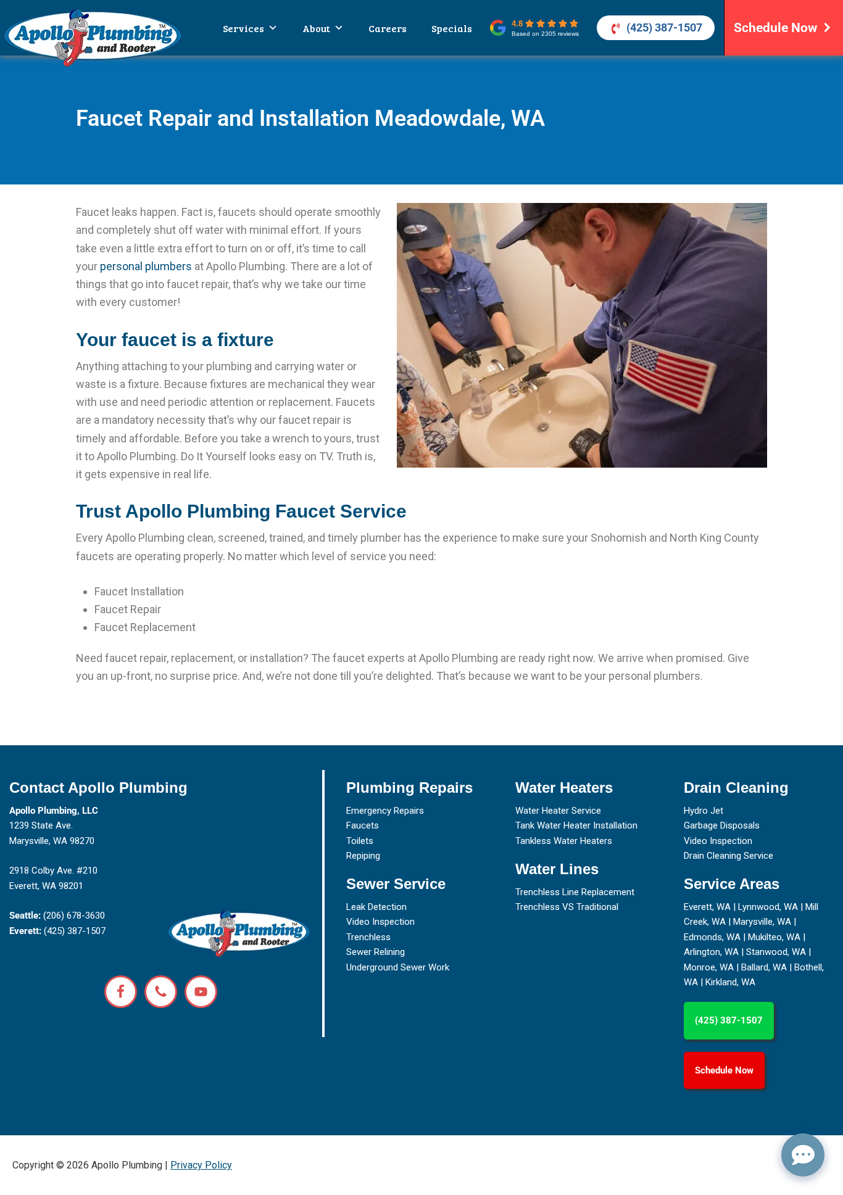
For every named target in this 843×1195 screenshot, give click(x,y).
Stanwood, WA (776, 951)
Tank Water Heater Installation (576, 825)
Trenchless (368, 937)
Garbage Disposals (722, 825)
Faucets (362, 825)
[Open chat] (802, 1154)
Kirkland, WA (730, 982)
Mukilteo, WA (774, 937)
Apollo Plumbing (92, 37)
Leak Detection (376, 906)
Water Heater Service (558, 810)
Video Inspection (380, 921)
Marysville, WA (762, 921)
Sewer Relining (375, 951)
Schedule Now (775, 27)
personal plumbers (146, 266)
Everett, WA (707, 906)
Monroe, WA (709, 967)
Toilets (359, 840)
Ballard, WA (764, 967)
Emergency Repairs (385, 810)
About (316, 28)
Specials (451, 28)
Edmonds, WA (712, 937)
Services (243, 28)
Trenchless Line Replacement (574, 892)
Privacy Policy (201, 1165)
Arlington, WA (711, 951)
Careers (387, 28)
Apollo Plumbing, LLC (53, 810)
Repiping (363, 855)
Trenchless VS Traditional (566, 906)
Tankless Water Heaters (563, 840)
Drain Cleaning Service (728, 855)
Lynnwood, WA (768, 906)
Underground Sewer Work (397, 967)
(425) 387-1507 (664, 27)
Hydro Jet (703, 810)
